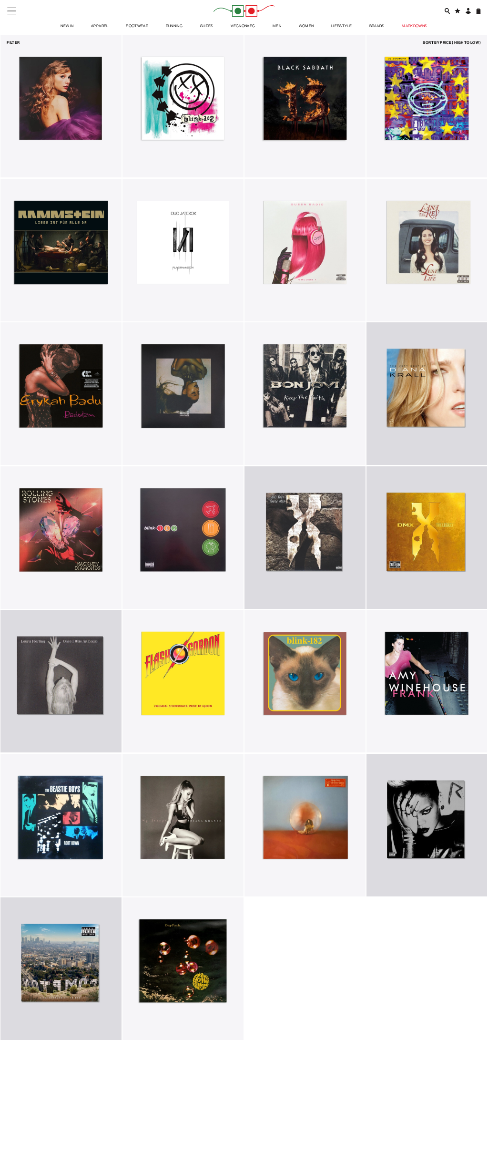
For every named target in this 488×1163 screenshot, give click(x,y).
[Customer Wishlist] (457, 10)
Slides (207, 25)
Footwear (137, 25)
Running (174, 25)
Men (277, 25)
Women (306, 25)
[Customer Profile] (467, 10)
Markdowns (414, 25)
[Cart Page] (478, 10)
